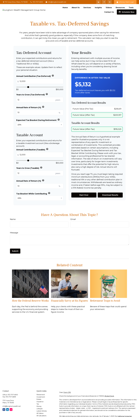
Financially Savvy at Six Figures (69, 300)
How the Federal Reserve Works (30, 300)
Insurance (40, 402)
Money (39, 406)
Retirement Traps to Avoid (105, 300)
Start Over (83, 195)
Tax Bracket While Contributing (33, 193)
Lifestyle (40, 409)
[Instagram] (11, 409)
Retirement (41, 395)
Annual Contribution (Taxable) (32, 149)
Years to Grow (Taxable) (29, 167)
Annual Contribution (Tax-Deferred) (35, 75)
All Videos (40, 413)
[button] (65, 7)
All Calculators (41, 416)
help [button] (53, 75)
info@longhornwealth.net (57, 2)
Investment (41, 397)
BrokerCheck (109, 396)
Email (73, 219)
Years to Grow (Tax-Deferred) (32, 94)
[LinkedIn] (98, 2)
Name (13, 219)
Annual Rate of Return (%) (30, 107)
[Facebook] (104, 2)
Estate (39, 399)
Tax (38, 404)
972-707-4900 (38, 2)
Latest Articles (42, 411)
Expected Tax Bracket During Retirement (38, 119)
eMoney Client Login (126, 2)
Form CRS (67, 392)
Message (14, 233)
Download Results (110, 195)
